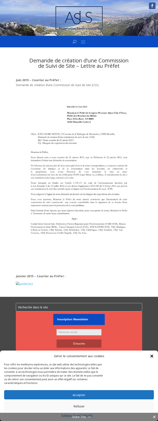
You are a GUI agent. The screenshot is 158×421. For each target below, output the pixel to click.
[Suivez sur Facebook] (152, 5)
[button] (152, 356)
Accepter (79, 395)
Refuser (79, 406)
